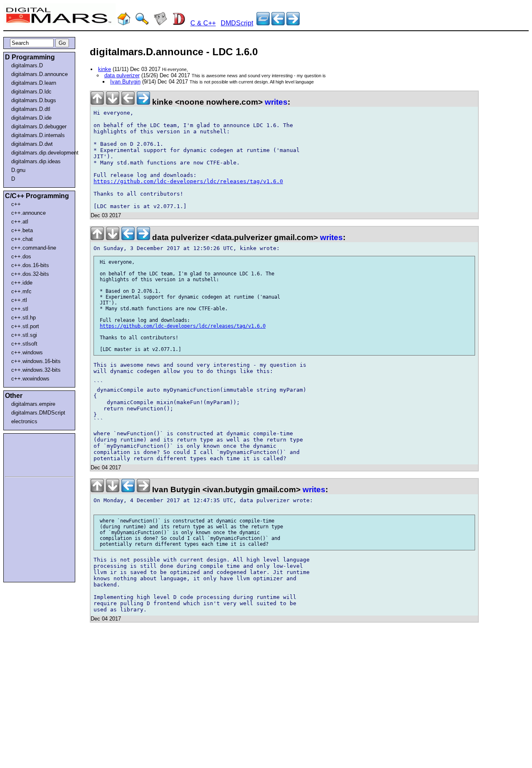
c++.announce (28, 213)
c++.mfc (21, 291)
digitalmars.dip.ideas (36, 161)
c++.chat (22, 239)
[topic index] (263, 23)
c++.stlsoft (24, 344)
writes (276, 102)
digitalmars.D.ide (31, 118)
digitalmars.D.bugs (33, 100)
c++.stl (19, 309)
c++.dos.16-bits (30, 265)
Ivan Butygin (125, 82)
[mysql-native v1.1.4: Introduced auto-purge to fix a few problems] (278, 23)
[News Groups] (160, 23)
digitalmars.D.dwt (32, 144)
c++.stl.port (25, 326)
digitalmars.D (27, 65)
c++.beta (22, 230)
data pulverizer (122, 75)
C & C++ (203, 23)
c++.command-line (33, 248)
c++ (16, 204)
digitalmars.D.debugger (38, 126)
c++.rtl (19, 300)
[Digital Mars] (124, 23)
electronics (24, 421)
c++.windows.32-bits (36, 370)
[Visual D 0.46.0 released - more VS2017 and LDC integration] (293, 23)
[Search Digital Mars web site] (142, 23)
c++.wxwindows (30, 378)
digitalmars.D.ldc (31, 91)
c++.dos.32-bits (30, 274)
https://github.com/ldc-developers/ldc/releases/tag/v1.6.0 (188, 181)
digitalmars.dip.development (41, 153)
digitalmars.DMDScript (38, 413)
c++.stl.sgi (24, 335)
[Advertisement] (30, 453)
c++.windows (27, 352)
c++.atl (19, 221)
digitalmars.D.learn (33, 83)
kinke (104, 69)
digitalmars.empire (33, 404)
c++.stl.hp (23, 317)
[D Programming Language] (178, 23)
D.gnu (18, 170)
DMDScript (237, 23)
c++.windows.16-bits (36, 361)
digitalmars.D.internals (38, 135)
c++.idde (21, 283)
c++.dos (21, 256)
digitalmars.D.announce (39, 74)
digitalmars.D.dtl (30, 109)
